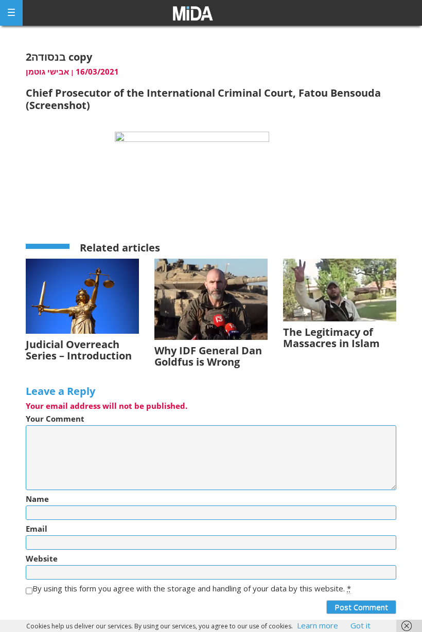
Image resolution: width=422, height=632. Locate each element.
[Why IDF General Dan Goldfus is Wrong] (211, 298)
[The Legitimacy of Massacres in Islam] (339, 289)
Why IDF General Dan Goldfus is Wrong (208, 356)
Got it (360, 625)
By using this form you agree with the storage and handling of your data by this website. (191, 588)
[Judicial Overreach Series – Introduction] (82, 295)
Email (36, 529)
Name (37, 499)
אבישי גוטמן (47, 71)
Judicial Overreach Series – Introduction (79, 350)
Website (42, 559)
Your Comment (55, 419)
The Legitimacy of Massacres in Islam (331, 337)
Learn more (317, 625)
